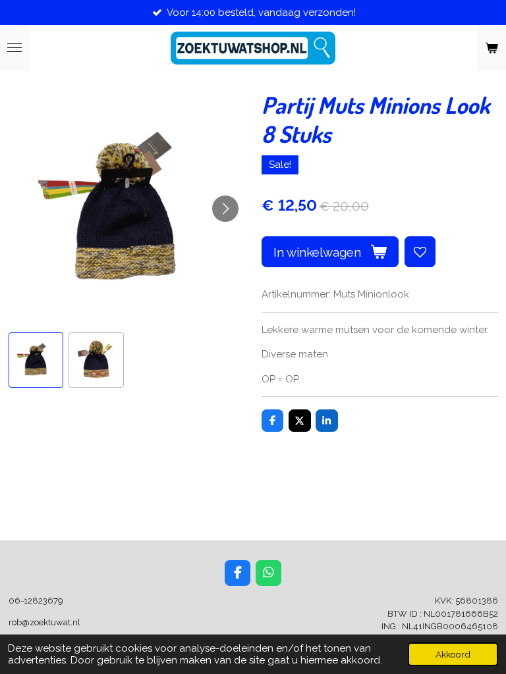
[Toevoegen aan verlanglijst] (420, 251)
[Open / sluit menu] (14, 48)
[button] (36, 360)
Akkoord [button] (453, 654)
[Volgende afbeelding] (225, 208)
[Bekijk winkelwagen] (491, 48)
